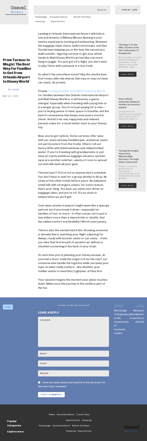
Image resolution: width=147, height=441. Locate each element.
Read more (127, 74)
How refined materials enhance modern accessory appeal (129, 103)
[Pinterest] (32, 108)
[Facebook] (8, 108)
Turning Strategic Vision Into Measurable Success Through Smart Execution (129, 156)
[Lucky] (5, 89)
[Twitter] (20, 108)
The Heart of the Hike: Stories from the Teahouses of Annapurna (129, 49)
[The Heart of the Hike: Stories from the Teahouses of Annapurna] (130, 34)
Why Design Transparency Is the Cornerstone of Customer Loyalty (122, 321)
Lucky (15, 90)
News (8, 307)
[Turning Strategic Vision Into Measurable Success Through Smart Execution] (130, 140)
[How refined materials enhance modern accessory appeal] (130, 88)
